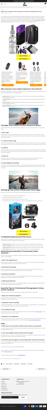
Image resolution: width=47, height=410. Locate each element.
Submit (23, 397)
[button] (23, 56)
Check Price (7, 85)
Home (1, 7)
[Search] (5, 4)
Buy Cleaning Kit (23, 58)
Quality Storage (38, 311)
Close (45, 1)
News (5, 7)
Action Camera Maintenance (34, 319)
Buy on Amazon (23, 55)
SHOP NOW (32, 1)
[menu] (1, 4)
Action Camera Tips (8, 351)
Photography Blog (21, 355)
